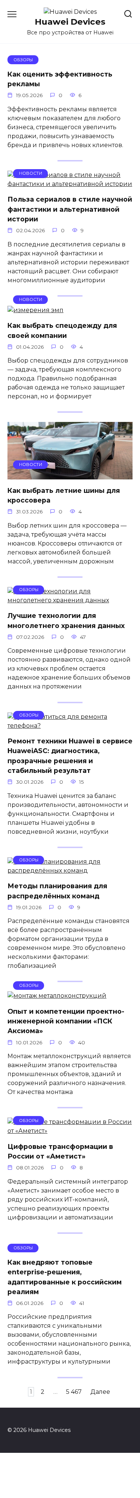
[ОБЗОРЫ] (70, 600)
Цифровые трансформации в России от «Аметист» (60, 1151)
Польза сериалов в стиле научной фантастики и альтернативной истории (69, 209)
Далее (100, 1391)
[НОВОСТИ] (70, 183)
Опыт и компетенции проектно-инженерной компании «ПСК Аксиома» (65, 1021)
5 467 (74, 1391)
